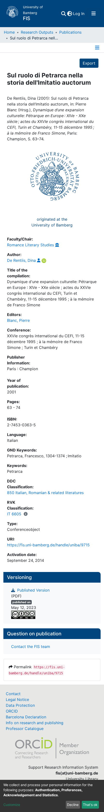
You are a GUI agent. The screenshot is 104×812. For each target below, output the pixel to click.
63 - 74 (13, 407)
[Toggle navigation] (93, 13)
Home (9, 32)
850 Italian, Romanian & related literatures (45, 492)
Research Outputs (37, 32)
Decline (73, 805)
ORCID (12, 711)
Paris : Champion (22, 368)
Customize (11, 805)
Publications (70, 32)
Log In (79, 13)
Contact (13, 693)
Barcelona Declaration (26, 716)
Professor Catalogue (25, 728)
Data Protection (20, 705)
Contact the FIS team (30, 646)
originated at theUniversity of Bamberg (52, 222)
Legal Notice (17, 699)
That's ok (90, 805)
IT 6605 (14, 513)
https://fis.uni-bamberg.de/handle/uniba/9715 (48, 544)
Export (89, 63)
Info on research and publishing (34, 722)
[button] (70, 13)
